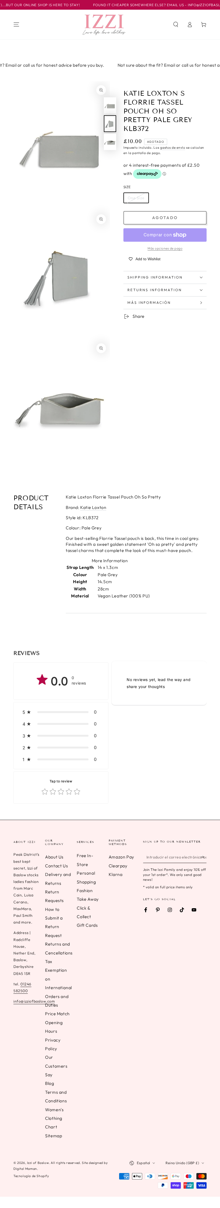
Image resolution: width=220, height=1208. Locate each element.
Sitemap (53, 1135)
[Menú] (16, 24)
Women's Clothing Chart (54, 1118)
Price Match (57, 1013)
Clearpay (118, 865)
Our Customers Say (56, 1065)
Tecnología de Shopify (31, 1176)
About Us (54, 857)
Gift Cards (87, 925)
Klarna (116, 874)
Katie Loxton (93, 507)
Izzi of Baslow (38, 1163)
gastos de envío (172, 147)
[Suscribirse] (203, 857)
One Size (136, 197)
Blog (49, 1083)
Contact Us (56, 865)
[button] (176, 24)
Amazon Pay (121, 857)
